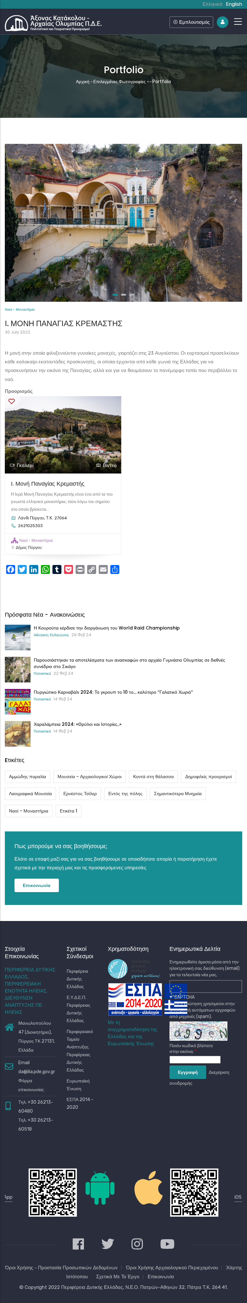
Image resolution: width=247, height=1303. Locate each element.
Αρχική (82, 81)
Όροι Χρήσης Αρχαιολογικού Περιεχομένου (172, 1268)
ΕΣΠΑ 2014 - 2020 (80, 1103)
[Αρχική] (53, 21)
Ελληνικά (213, 4)
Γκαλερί (25, 465)
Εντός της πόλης (125, 793)
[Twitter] (107, 1245)
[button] (115, 295)
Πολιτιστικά (42, 673)
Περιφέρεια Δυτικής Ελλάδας (77, 979)
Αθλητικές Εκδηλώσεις (51, 635)
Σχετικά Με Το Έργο (117, 1277)
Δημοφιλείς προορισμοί (208, 776)
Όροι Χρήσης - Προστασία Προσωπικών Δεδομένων (61, 1268)
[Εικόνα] (123, 148)
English (234, 4)
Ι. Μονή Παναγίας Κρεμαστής (48, 484)
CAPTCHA (184, 997)
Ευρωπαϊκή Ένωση (78, 1084)
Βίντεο (109, 465)
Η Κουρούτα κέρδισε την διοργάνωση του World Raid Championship (107, 628)
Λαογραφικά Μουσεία (30, 793)
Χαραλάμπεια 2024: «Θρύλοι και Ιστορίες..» (78, 724)
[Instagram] (137, 1245)
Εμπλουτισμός (194, 22)
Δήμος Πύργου (29, 547)
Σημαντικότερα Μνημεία (178, 793)
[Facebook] (78, 1245)
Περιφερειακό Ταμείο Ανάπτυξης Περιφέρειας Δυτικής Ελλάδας (80, 1051)
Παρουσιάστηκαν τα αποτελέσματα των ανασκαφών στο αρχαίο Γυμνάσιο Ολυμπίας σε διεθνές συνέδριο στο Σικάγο (129, 663)
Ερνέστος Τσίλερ (80, 793)
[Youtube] (167, 1245)
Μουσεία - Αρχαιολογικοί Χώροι (90, 776)
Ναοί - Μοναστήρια (19, 310)
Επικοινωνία (36, 885)
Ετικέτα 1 (68, 811)
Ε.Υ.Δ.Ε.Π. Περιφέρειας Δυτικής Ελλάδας (78, 1009)
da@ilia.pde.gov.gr (36, 1071)
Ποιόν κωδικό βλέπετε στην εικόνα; (191, 1048)
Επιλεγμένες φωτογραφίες (119, 81)
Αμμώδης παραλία (27, 776)
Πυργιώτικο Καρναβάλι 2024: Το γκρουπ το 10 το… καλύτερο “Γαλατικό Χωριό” (113, 692)
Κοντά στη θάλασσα (153, 776)
